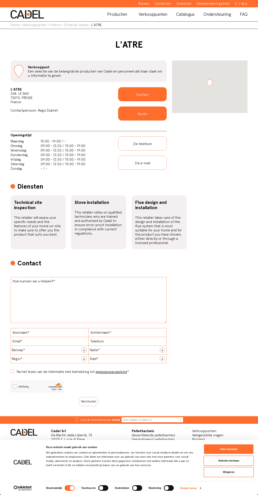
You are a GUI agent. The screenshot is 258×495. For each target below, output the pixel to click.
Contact (142, 94)
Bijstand (198, 439)
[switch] (103, 488)
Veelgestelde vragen (207, 435)
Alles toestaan (228, 449)
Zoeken (236, 3)
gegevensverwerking (111, 372)
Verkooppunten (35, 25)
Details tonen (188, 488)
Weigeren (228, 471)
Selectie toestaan (228, 460)
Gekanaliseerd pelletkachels (153, 439)
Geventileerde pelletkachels (153, 435)
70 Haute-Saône (75, 25)
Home (15, 25)
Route (142, 114)
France (55, 25)
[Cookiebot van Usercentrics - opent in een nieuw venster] (22, 488)
